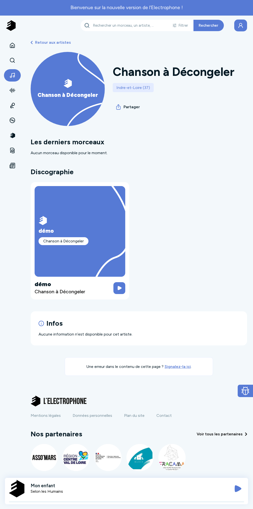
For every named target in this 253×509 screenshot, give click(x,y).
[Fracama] (171, 457)
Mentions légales (46, 415)
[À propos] (12, 135)
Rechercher (208, 25)
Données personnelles (92, 415)
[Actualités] (12, 165)
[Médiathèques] (12, 150)
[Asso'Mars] (44, 457)
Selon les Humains (47, 491)
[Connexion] (240, 25)
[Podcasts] (12, 105)
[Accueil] (12, 45)
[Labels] (12, 120)
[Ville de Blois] (139, 457)
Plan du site (134, 415)
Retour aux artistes (53, 42)
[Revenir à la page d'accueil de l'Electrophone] (11, 25)
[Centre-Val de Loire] (76, 457)
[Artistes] (12, 75)
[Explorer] (12, 60)
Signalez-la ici (178, 366)
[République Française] (108, 457)
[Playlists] (12, 90)
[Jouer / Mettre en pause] (238, 489)
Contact (164, 415)
